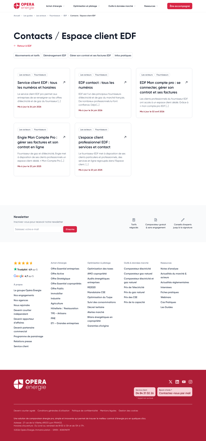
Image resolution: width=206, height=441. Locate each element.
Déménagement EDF (54, 55)
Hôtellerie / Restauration (64, 308)
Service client (21, 346)
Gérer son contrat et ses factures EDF (90, 55)
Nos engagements (24, 295)
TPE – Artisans (58, 313)
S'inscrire (70, 229)
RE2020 (91, 287)
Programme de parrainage (28, 336)
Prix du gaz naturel (134, 292)
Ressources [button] (149, 6)
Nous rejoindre (22, 305)
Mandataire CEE (96, 292)
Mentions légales (108, 410)
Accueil (17, 15)
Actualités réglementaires (175, 282)
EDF (65, 15)
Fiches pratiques (170, 292)
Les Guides (167, 307)
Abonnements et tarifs (27, 55)
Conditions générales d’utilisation (54, 410)
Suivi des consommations (101, 302)
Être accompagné (180, 6)
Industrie (55, 298)
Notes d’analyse (169, 268)
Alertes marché (95, 312)
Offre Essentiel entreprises (65, 268)
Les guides (28, 15)
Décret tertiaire (95, 307)
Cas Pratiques (168, 302)
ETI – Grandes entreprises (65, 323)
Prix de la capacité (134, 302)
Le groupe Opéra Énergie (27, 290)
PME (53, 318)
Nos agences (21, 300)
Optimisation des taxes (100, 268)
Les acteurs (41, 15)
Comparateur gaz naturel (138, 273)
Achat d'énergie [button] (54, 6)
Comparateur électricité (137, 268)
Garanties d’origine (98, 325)
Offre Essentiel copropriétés (66, 283)
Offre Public (57, 288)
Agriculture (57, 303)
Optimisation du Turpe (99, 297)
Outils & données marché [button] (120, 6)
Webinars (166, 297)
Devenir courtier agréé (24, 410)
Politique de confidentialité (85, 410)
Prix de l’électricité (134, 287)
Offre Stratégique (60, 278)
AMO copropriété (97, 273)
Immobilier (57, 293)
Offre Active (57, 273)
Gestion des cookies (128, 410)
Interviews (166, 287)
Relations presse (23, 341)
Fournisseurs (55, 15)
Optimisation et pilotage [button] (85, 6)
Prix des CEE (130, 297)
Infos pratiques (123, 55)
